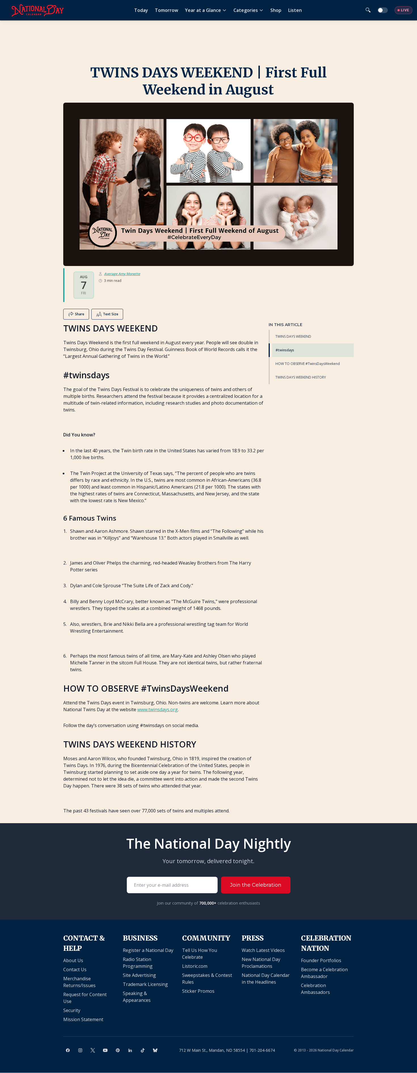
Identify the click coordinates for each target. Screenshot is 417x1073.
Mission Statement (83, 1019)
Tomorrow (166, 10)
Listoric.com (194, 966)
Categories (245, 10)
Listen (295, 10)
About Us (73, 960)
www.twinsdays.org (157, 709)
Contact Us (75, 969)
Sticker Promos (198, 991)
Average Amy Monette (122, 274)
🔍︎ (368, 10)
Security (71, 1010)
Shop (275, 10)
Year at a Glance (203, 10)
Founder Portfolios (321, 960)
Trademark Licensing (145, 984)
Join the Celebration (255, 885)
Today (141, 10)
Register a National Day (148, 950)
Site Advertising (139, 975)
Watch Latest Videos (263, 950)
